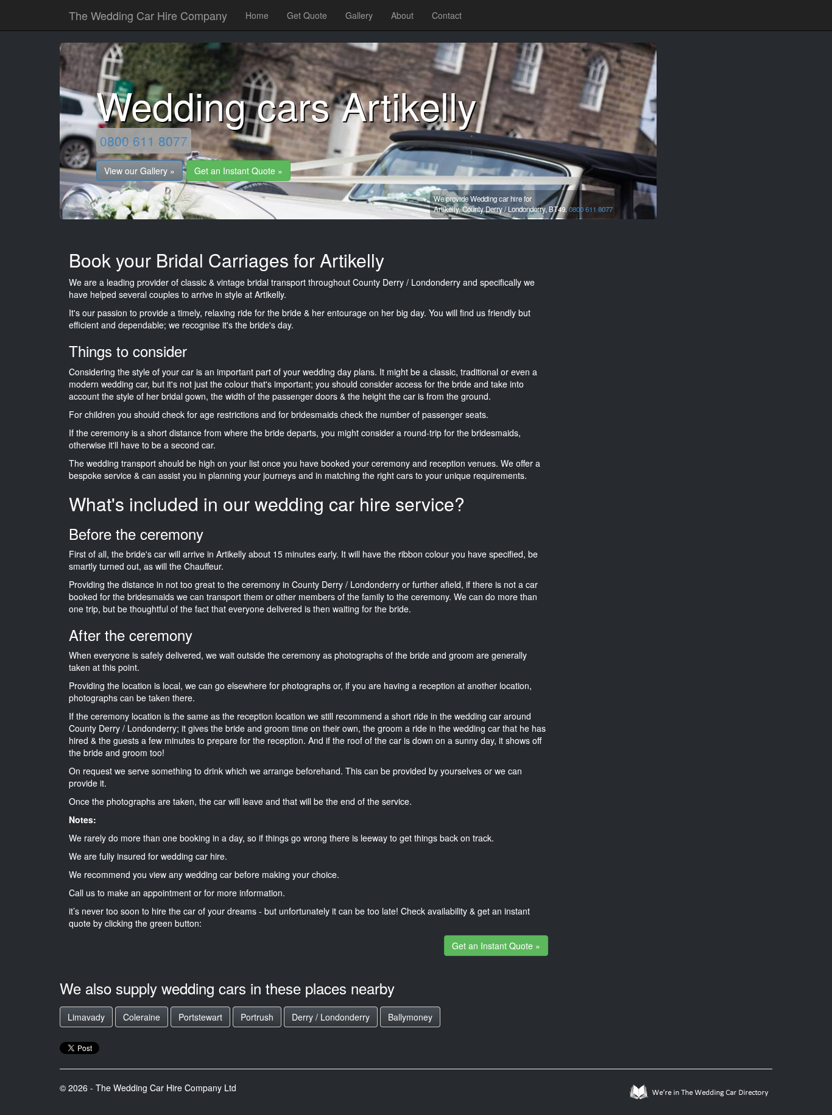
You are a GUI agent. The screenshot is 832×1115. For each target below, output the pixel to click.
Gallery (359, 15)
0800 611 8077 (144, 141)
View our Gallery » (139, 171)
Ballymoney (410, 1017)
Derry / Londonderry (331, 1017)
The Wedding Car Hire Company (148, 15)
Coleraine (141, 1017)
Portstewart (200, 1017)
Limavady (86, 1017)
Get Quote (307, 15)
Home (257, 15)
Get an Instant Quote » (238, 171)
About (402, 15)
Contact (447, 15)
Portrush (257, 1017)
